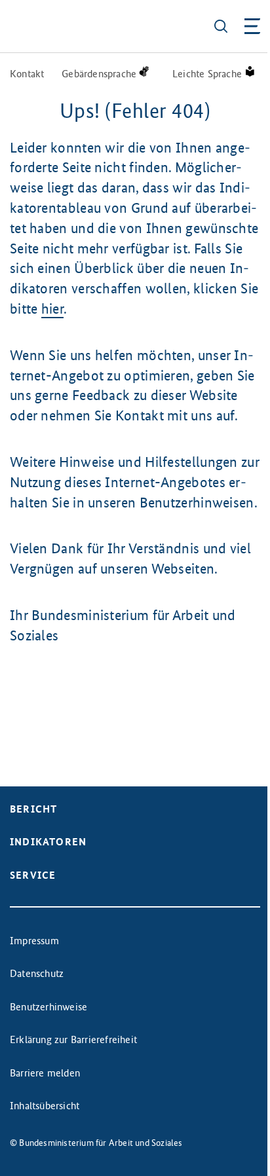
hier (52, 309)
